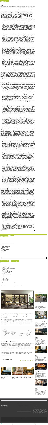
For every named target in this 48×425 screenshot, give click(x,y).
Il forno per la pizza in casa (40, 371)
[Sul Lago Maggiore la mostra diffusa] (41, 331)
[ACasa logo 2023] (12, 235)
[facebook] (25, 417)
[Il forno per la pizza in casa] (41, 366)
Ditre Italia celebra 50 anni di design (23, 412)
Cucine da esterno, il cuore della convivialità (23, 406)
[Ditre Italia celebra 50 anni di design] (41, 349)
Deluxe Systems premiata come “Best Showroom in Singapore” (28, 377)
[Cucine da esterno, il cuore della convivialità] (41, 298)
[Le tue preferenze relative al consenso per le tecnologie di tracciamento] (1, 423)
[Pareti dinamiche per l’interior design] (41, 382)
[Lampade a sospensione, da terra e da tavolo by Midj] (41, 315)
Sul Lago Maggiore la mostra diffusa (23, 410)
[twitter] (26, 417)
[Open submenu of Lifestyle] (4, 273)
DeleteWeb (8, 420)
